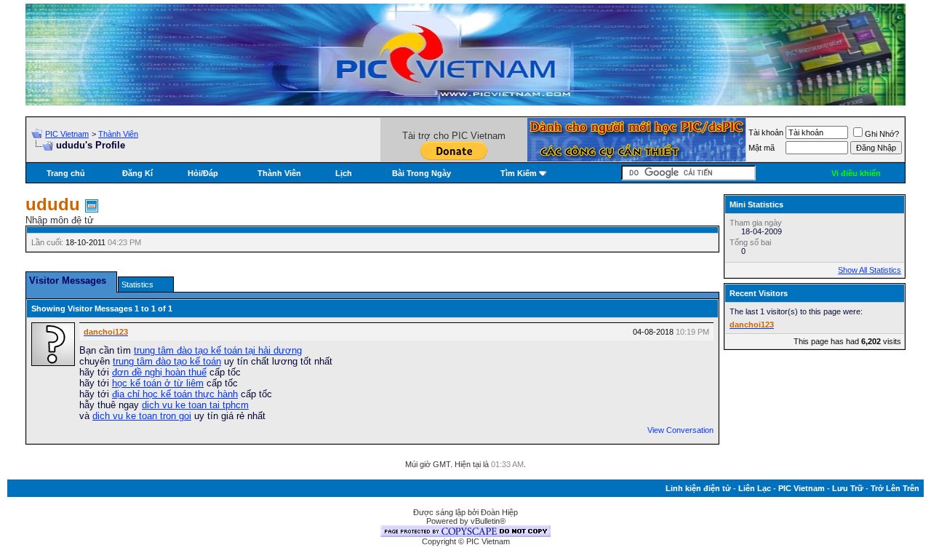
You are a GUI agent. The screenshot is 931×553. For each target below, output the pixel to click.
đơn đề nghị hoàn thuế (159, 372)
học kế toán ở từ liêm (158, 383)
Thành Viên (118, 134)
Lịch (343, 173)
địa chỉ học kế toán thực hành (175, 394)
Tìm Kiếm (518, 173)
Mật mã (761, 147)
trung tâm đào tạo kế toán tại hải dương (218, 350)
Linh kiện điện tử (698, 488)
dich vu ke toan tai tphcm (195, 404)
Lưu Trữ (847, 488)
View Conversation (680, 430)
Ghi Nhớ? (882, 134)
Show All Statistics (869, 270)
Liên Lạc (754, 488)
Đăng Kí (137, 173)
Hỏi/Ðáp (203, 173)
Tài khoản (765, 132)
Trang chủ (66, 173)
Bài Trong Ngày (421, 173)
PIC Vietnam (67, 134)
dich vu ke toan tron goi (141, 415)
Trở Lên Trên (895, 488)
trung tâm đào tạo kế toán (167, 361)
